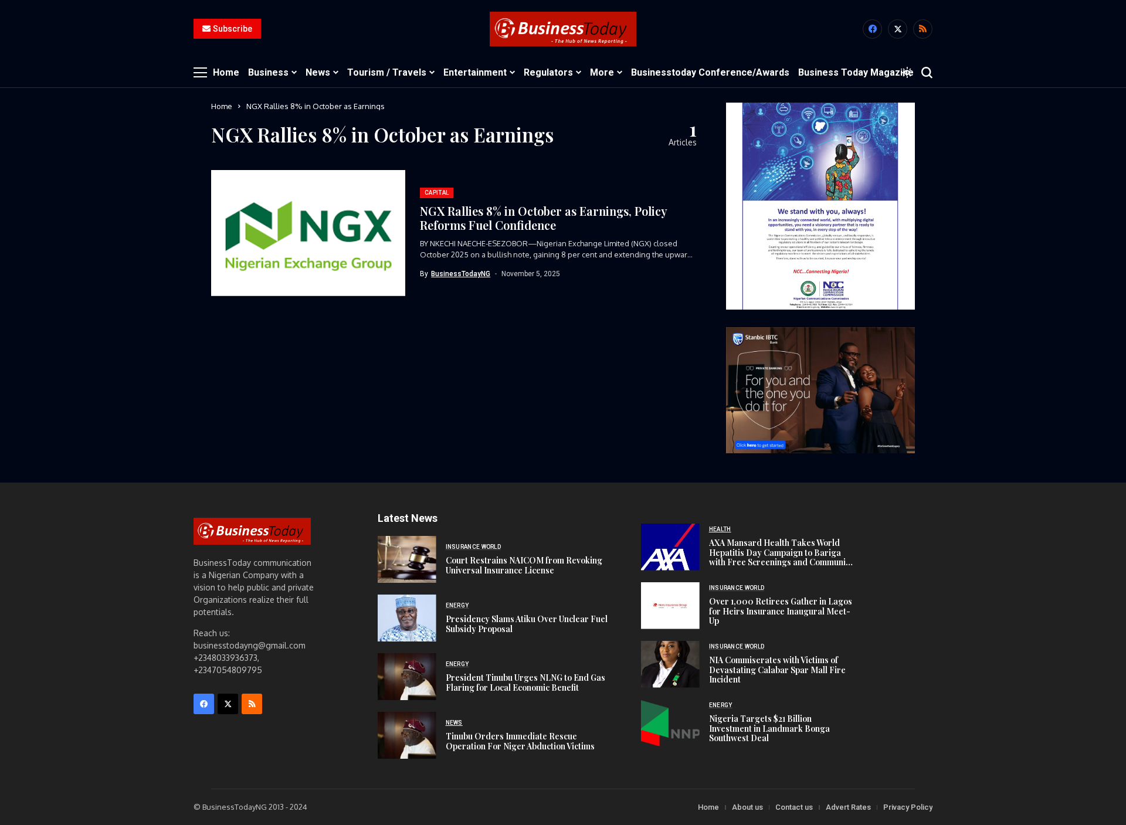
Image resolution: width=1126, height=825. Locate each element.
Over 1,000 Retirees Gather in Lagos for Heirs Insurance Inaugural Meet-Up (780, 611)
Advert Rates (848, 807)
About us (747, 807)
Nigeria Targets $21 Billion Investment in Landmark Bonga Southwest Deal (769, 728)
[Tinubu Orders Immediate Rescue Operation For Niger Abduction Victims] (407, 735)
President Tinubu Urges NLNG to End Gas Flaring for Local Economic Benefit (525, 682)
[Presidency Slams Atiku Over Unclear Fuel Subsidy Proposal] (407, 618)
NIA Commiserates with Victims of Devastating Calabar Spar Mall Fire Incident (777, 669)
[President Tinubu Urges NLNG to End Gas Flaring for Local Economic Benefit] (407, 676)
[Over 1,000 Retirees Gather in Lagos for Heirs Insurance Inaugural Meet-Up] (670, 605)
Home (221, 106)
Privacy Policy (907, 807)
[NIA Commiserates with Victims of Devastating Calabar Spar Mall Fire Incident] (670, 664)
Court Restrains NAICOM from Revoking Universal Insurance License (524, 565)
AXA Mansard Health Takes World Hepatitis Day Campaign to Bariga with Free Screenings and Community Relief (781, 557)
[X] (897, 29)
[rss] (922, 29)
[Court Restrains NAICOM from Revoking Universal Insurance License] (407, 559)
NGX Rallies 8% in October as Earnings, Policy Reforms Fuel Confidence (543, 218)
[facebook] (872, 29)
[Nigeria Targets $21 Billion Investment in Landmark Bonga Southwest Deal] (670, 723)
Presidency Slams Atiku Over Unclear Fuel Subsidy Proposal (527, 623)
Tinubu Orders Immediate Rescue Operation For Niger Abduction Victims (520, 741)
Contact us (794, 807)
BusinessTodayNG (460, 274)
